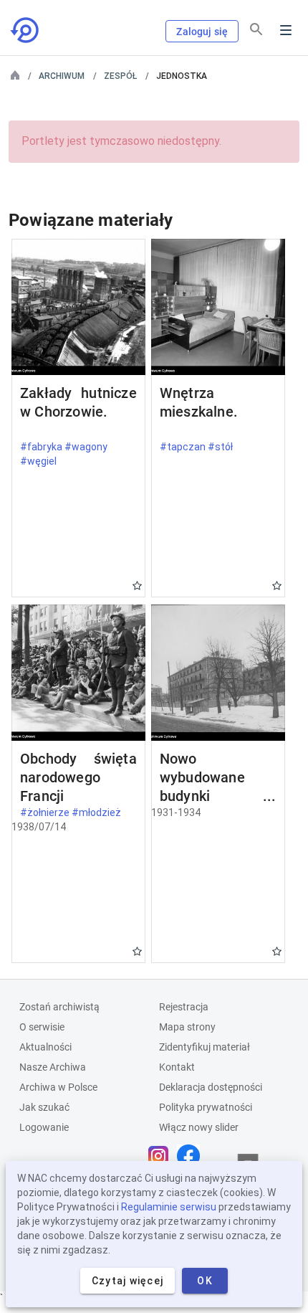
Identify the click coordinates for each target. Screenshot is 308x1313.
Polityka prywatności (205, 1107)
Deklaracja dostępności (210, 1087)
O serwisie (41, 1027)
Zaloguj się (202, 31)
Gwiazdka (137, 585)
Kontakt (177, 1067)
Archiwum (62, 76)
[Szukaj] (256, 29)
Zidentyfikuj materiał (204, 1047)
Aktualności (45, 1047)
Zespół (120, 76)
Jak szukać (44, 1107)
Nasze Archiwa (52, 1067)
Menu (285, 30)
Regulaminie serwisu (168, 1207)
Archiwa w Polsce (58, 1087)
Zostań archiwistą (59, 1007)
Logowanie (44, 1127)
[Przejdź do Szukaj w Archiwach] (26, 30)
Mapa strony (187, 1027)
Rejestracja (183, 1007)
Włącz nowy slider (199, 1127)
